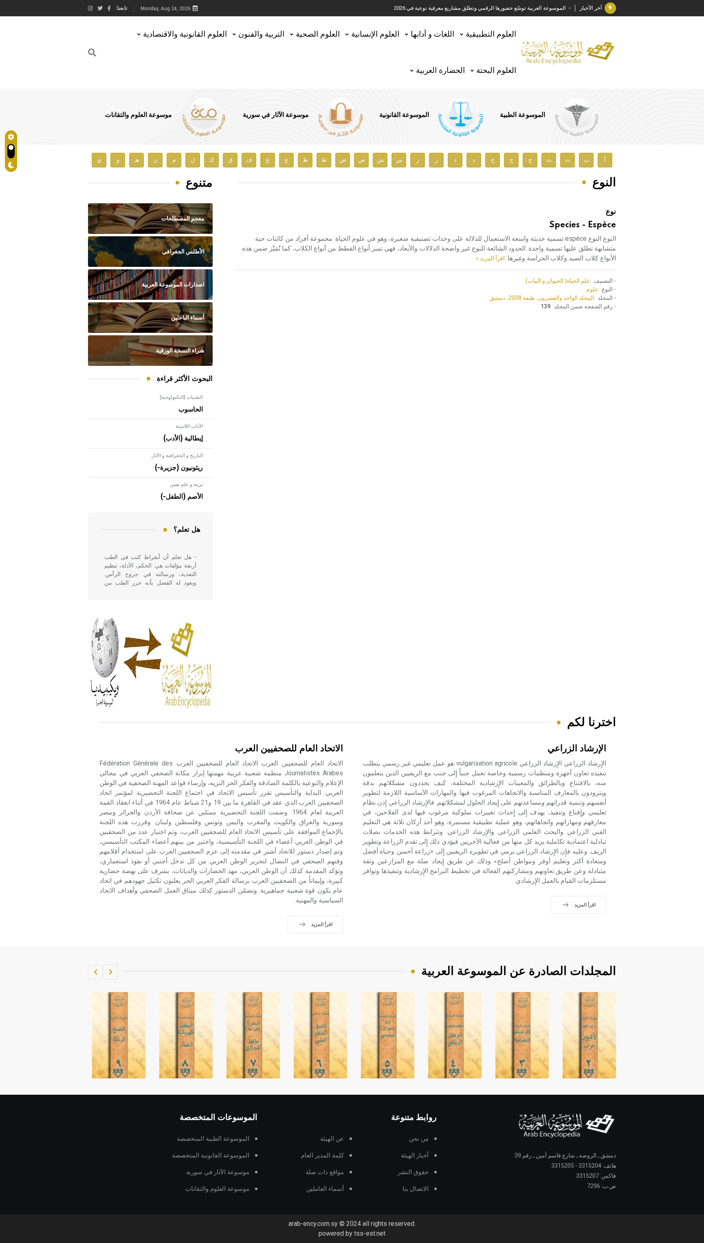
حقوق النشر (413, 1172)
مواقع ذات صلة (325, 1172)
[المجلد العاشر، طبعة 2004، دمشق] (118, 1035)
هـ (136, 159)
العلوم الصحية (318, 34)
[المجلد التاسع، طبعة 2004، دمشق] (186, 1035)
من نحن (419, 1139)
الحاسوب (190, 409)
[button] (110, 972)
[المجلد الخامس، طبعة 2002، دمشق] (455, 1035)
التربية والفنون (261, 34)
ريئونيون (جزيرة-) (179, 467)
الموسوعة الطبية (522, 115)
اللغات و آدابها (432, 34)
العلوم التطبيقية (491, 34)
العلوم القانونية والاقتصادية (185, 34)
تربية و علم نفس (186, 484)
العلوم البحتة (496, 70)
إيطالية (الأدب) (183, 438)
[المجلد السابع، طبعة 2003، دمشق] (320, 1035)
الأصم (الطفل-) (182, 496)
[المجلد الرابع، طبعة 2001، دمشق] (522, 1035)
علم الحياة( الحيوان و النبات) (558, 280)
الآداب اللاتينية (189, 426)
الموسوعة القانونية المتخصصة (210, 1156)
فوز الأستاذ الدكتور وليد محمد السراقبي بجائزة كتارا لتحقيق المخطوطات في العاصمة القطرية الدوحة (456, 8)
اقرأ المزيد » (490, 258)
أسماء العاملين (325, 1189)
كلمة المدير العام (322, 1156)
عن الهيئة (332, 1139)
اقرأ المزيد (585, 905)
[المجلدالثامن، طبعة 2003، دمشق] (253, 1035)
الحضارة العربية (440, 70)
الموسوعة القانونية (404, 115)
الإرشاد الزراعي (577, 749)
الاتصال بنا (416, 1189)
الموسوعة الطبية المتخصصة (213, 1139)
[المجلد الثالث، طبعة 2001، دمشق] (589, 1035)
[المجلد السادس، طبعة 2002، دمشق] (387, 1035)
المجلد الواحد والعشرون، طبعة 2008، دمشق (542, 298)
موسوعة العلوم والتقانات (138, 115)
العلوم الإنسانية (375, 34)
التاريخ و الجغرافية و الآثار (177, 455)
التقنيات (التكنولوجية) (181, 397)
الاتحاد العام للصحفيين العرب (289, 749)
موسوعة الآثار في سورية (276, 115)
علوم (592, 289)
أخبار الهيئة (415, 1156)
